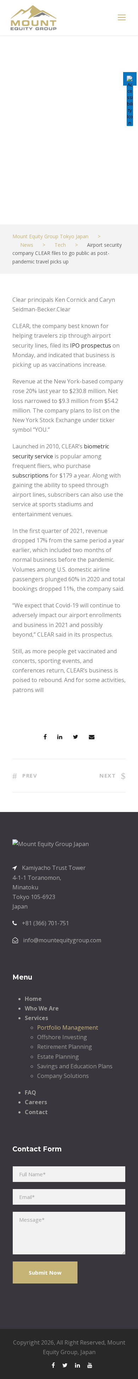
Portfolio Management (67, 1027)
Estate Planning (58, 1057)
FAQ (30, 1092)
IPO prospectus (90, 345)
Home (33, 999)
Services (36, 1018)
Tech (76, 202)
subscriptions (30, 475)
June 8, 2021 (36, 202)
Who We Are (42, 1008)
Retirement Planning (64, 1047)
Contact (36, 1112)
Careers (36, 1102)
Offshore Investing (62, 1037)
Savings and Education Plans (75, 1066)
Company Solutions (63, 1076)
